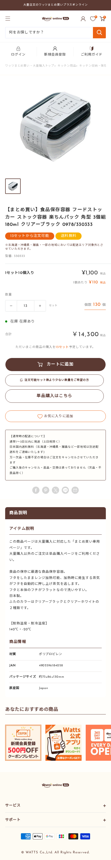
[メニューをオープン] (7, 18)
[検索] (99, 32)
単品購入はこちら (54, 396)
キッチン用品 (67, 66)
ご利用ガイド (91, 54)
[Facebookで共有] (35, 490)
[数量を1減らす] (11, 305)
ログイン (18, 54)
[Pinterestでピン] (45, 490)
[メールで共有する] (65, 490)
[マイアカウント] (83, 18)
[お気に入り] (93, 18)
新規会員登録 (55, 54)
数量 (8, 294)
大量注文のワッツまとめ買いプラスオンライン (55, 5)
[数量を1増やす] (40, 305)
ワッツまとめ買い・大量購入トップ (29, 66)
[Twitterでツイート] (55, 490)
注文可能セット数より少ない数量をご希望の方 (57, 380)
